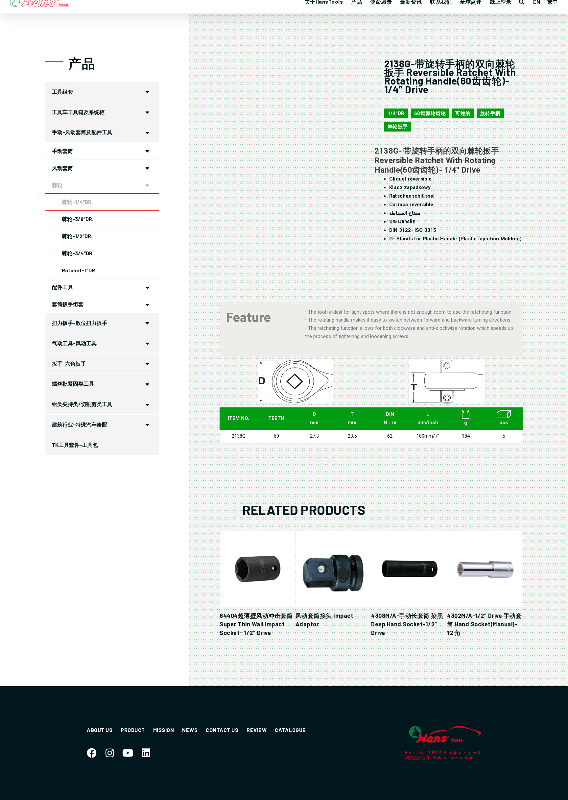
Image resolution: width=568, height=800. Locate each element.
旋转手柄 (490, 113)
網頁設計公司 (418, 758)
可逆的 (463, 113)
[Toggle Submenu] (147, 92)
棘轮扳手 (398, 127)
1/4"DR (396, 113)
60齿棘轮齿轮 (430, 113)
